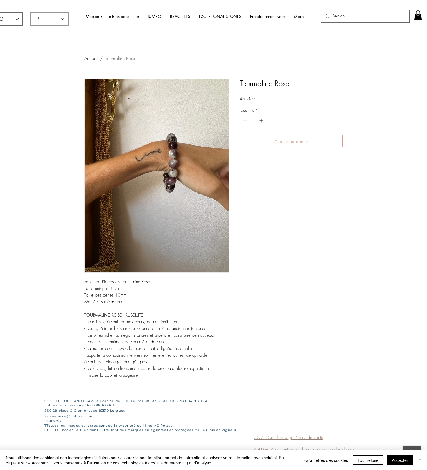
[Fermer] (420, 460)
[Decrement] (244, 120)
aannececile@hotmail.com (69, 416)
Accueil (91, 58)
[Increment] (261, 120)
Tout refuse (368, 460)
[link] (418, 15)
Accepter (400, 460)
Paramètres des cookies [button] (326, 460)
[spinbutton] (253, 120)
